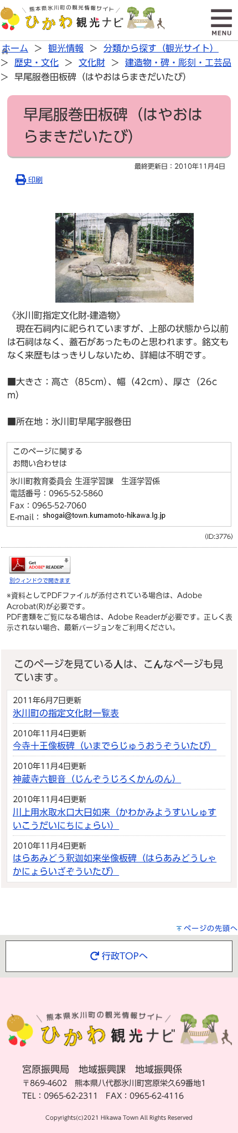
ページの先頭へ (211, 928)
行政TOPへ (123, 956)
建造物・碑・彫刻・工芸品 (178, 62)
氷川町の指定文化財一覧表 (66, 713)
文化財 (92, 62)
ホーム (15, 48)
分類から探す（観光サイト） (161, 48)
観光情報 (66, 48)
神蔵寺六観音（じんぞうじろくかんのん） (97, 779)
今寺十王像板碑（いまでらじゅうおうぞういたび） (114, 745)
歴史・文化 (36, 62)
